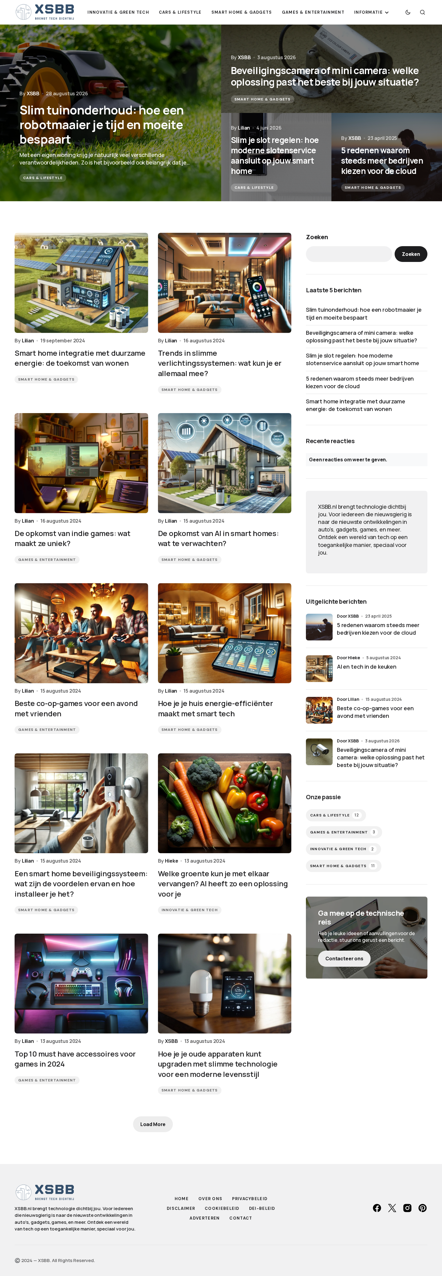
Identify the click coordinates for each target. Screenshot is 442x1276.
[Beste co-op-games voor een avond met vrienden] (81, 633)
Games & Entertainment (47, 559)
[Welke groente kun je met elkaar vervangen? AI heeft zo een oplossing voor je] (225, 803)
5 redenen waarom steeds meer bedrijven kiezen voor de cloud (360, 382)
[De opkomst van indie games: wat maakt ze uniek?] (81, 463)
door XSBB (348, 616)
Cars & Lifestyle (43, 177)
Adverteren (205, 1218)
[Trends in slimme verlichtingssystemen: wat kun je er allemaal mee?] (225, 283)
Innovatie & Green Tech (190, 910)
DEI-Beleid (262, 1208)
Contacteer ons (344, 958)
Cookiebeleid (222, 1208)
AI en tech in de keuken (366, 666)
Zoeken (317, 237)
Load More (153, 1124)
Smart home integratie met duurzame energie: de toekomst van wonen (355, 405)
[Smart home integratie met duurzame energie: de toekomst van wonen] (81, 283)
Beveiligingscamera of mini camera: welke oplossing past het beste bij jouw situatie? (361, 336)
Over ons (210, 1198)
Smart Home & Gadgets (263, 99)
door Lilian (348, 699)
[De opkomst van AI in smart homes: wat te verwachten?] (225, 463)
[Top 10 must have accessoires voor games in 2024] (81, 984)
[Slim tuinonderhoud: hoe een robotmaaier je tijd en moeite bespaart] (110, 113)
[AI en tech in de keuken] (319, 668)
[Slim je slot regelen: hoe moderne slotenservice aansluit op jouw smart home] (276, 157)
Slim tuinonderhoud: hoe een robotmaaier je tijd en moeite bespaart (363, 313)
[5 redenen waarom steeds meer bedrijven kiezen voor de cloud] (386, 157)
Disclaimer (181, 1208)
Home (182, 1198)
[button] (408, 12)
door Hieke (348, 657)
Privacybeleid (249, 1198)
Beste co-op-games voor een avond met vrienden (375, 711)
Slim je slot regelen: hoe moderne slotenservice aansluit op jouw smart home (362, 359)
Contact (240, 1218)
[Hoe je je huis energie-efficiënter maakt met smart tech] (225, 633)
